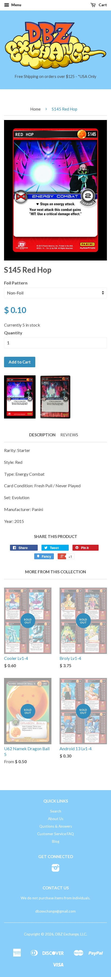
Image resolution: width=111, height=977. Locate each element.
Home (35, 109)
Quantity (13, 332)
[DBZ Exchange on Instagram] (55, 870)
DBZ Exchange (67, 934)
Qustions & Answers (55, 826)
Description (42, 434)
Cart (102, 4)
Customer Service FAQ (55, 834)
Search (55, 811)
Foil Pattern (15, 282)
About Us (55, 819)
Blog (55, 841)
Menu (16, 4)
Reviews (69, 434)
